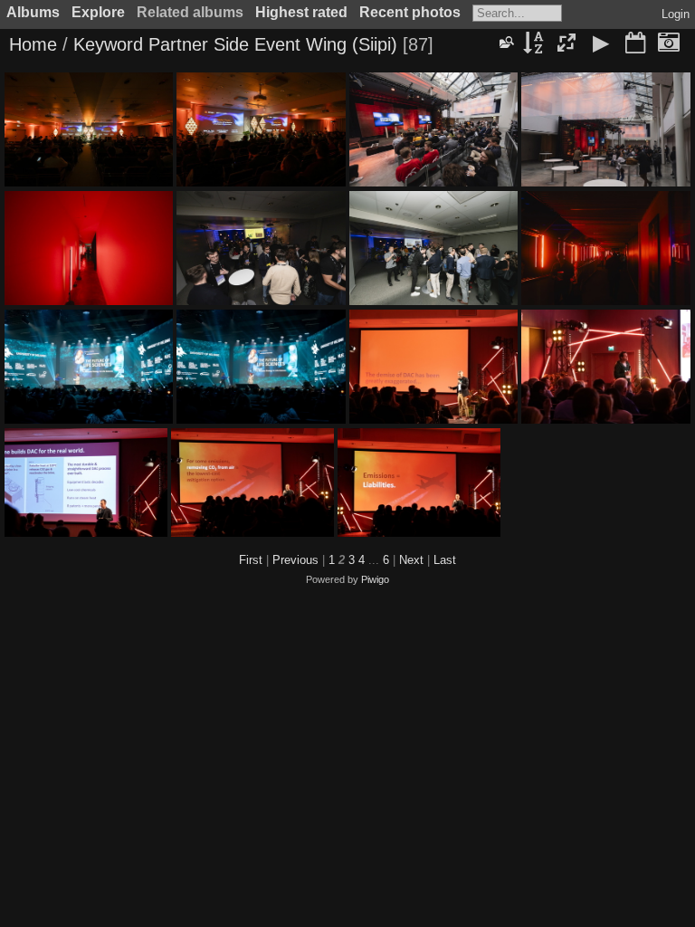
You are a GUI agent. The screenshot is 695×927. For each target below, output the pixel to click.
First (250, 560)
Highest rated (301, 12)
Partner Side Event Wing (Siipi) (272, 44)
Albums (33, 12)
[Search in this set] (506, 42)
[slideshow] (601, 44)
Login (676, 14)
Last (444, 560)
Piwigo (375, 579)
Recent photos (410, 12)
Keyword (108, 44)
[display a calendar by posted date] (635, 44)
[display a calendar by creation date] (668, 44)
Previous (295, 560)
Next (411, 560)
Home (33, 44)
